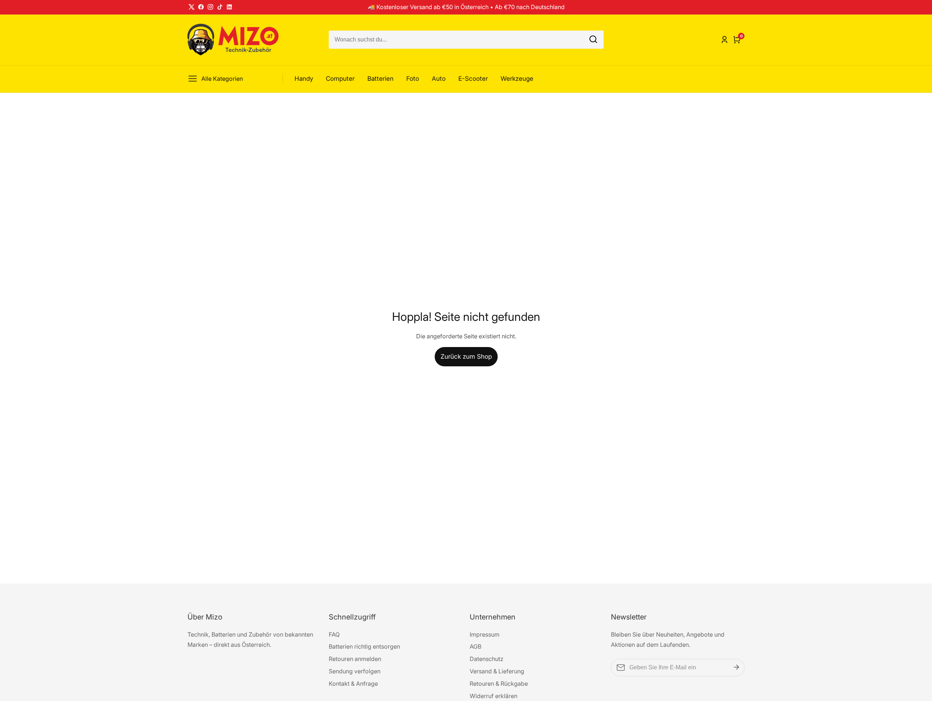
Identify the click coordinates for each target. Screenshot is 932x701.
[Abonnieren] (736, 667)
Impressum (484, 634)
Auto (439, 78)
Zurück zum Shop (466, 356)
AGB (475, 646)
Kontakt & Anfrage (353, 683)
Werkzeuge (517, 78)
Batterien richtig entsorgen (364, 646)
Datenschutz (486, 658)
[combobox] (466, 40)
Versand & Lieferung (497, 671)
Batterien (380, 78)
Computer (340, 78)
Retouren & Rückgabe (499, 683)
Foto (412, 78)
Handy (304, 78)
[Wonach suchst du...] (593, 40)
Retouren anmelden (355, 658)
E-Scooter (473, 78)
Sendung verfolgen (354, 671)
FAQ (334, 634)
